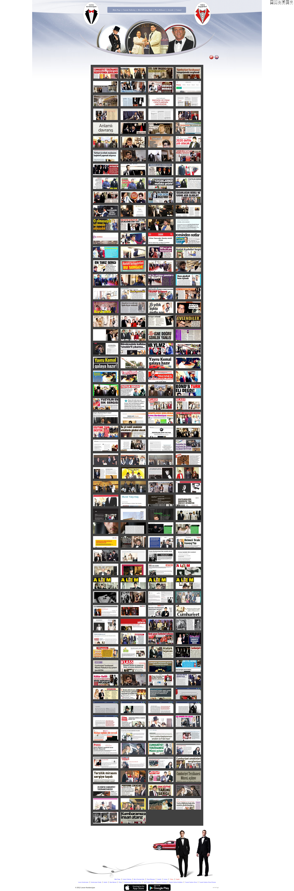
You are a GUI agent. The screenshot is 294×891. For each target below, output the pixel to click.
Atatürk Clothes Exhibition (176, 882)
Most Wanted (113, 882)
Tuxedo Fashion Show (191, 882)
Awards (170, 10)
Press (120, 882)
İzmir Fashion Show (149, 882)
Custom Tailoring (129, 10)
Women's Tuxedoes (161, 882)
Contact (178, 10)
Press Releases (160, 10)
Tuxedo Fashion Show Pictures (207, 882)
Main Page (116, 10)
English (178, 879)
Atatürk (105, 882)
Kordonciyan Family (96, 882)
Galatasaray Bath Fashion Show (132, 882)
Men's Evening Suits (145, 10)
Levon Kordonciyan (83, 882)
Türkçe (171, 879)
